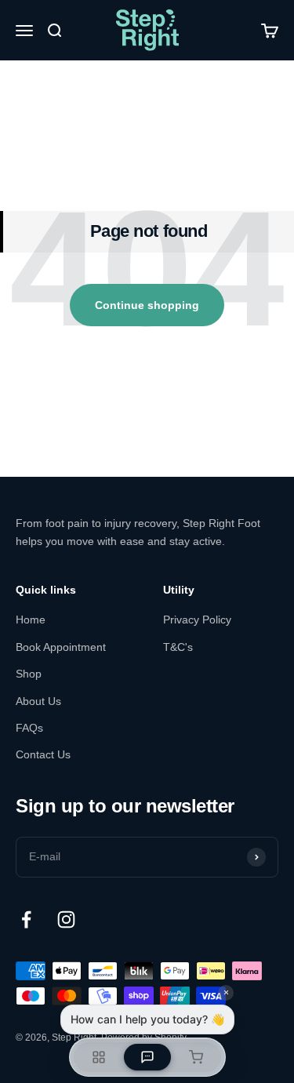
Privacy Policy (197, 619)
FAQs (29, 727)
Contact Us (43, 754)
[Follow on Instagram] (66, 919)
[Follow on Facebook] (26, 919)
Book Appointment (61, 647)
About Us (38, 701)
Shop (29, 673)
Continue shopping (147, 305)
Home (30, 619)
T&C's (178, 647)
